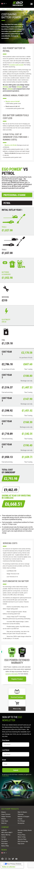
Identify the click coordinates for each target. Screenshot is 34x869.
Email (4, 760)
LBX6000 (9, 89)
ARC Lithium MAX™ (6, 832)
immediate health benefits (16, 65)
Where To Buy (22, 837)
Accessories (21, 823)
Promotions (4, 841)
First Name (5, 740)
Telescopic (21, 814)
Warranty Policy (22, 839)
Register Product (17, 679)
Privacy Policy (5, 775)
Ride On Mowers (22, 812)
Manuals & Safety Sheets (25, 830)
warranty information (11, 674)
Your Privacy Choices (14, 864)
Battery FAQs (5, 846)
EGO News (4, 843)
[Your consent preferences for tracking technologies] (1, 651)
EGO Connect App (23, 841)
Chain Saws (4, 821)
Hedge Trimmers (6, 816)
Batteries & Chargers (23, 816)
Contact (3, 837)
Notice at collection (8, 867)
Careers (20, 832)
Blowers (3, 819)
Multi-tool (3, 823)
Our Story (4, 839)
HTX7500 (5, 87)
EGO (17, 4)
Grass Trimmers (5, 814)
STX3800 (19, 87)
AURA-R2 (4, 830)
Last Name (5, 750)
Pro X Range (21, 821)
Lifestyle (20, 819)
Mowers (3, 812)
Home (3, 9)
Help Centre (21, 843)
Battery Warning (5, 835)
